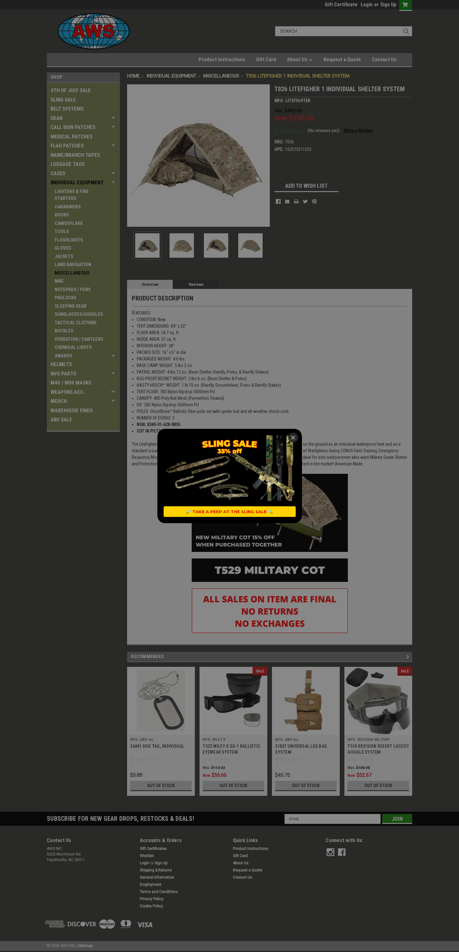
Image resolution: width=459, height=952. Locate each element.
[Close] (293, 438)
